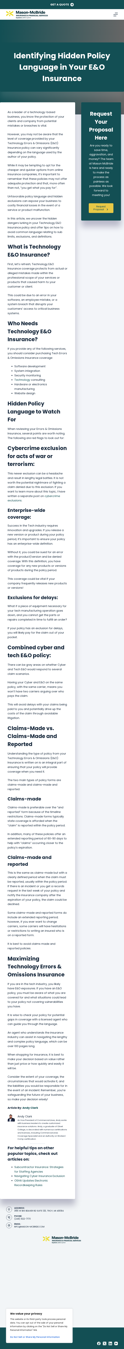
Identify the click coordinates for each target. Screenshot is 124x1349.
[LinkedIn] (110, 1343)
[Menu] (115, 14)
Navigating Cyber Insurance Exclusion (39, 1176)
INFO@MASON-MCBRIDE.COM (29, 1226)
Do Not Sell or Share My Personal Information (35, 1337)
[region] (39, 1326)
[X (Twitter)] (104, 1343)
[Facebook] (99, 1343)
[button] (101, 208)
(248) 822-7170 (22, 1218)
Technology (22, 380)
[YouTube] (116, 1343)
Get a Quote (59, 4)
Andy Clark (30, 1108)
